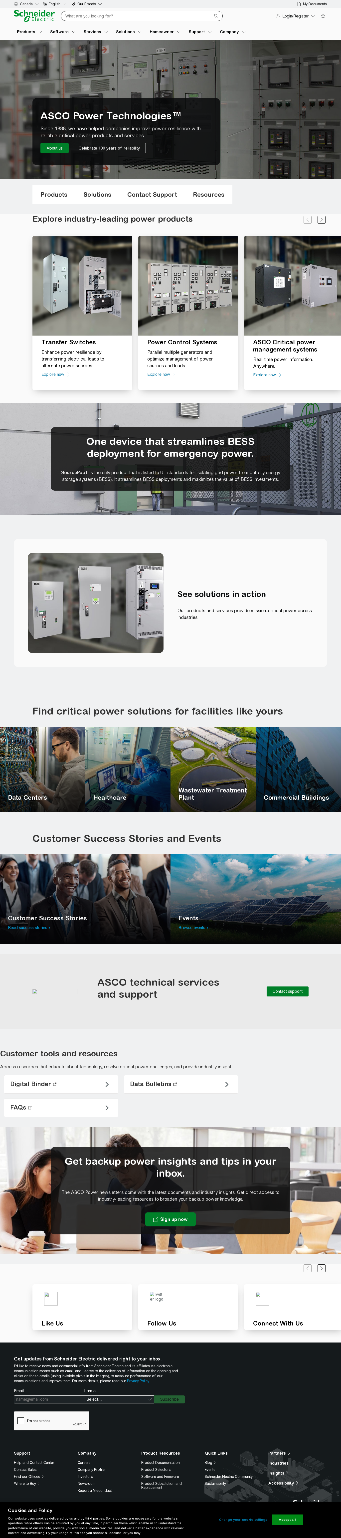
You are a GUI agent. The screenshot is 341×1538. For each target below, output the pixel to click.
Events (210, 1470)
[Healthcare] (128, 769)
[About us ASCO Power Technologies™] (54, 148)
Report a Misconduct (95, 1491)
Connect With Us (278, 1323)
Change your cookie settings (243, 1520)
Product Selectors (156, 1470)
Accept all (287, 1520)
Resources (208, 194)
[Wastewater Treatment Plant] (213, 769)
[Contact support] (288, 991)
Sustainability (215, 1484)
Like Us (52, 1323)
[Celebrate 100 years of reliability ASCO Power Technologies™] (109, 148)
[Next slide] (322, 220)
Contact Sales (25, 1470)
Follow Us (161, 1323)
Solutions (97, 194)
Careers (84, 1463)
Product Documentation (160, 1463)
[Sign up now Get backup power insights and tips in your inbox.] (170, 1219)
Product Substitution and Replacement (161, 1486)
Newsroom (86, 1484)
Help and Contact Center (34, 1463)
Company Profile (91, 1470)
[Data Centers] (42, 769)
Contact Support (152, 194)
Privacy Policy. (138, 1381)
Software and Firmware (160, 1477)
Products (53, 194)
